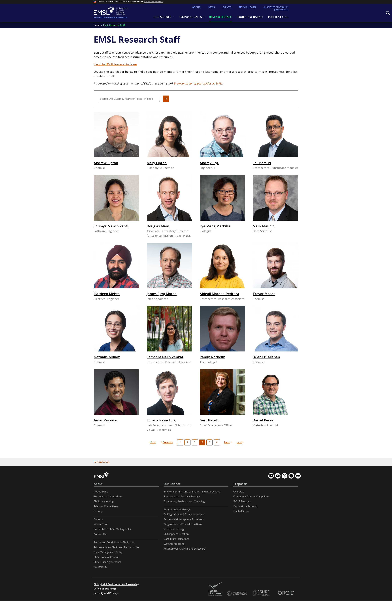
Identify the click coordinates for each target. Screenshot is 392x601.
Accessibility (100, 567)
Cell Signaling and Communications (184, 514)
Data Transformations (176, 539)
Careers (98, 519)
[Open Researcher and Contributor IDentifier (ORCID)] (286, 593)
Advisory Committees (106, 506)
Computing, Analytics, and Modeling (184, 501)
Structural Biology (174, 529)
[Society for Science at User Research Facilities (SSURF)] (261, 593)
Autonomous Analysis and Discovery (184, 548)
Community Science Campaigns (251, 496)
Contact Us (100, 534)
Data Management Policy (108, 552)
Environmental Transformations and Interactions (192, 491)
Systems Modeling (174, 543)
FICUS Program (242, 501)
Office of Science (104, 588)
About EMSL (101, 491)
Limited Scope (241, 511)
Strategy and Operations (108, 496)
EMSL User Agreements (107, 562)
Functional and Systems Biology (182, 496)
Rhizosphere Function (176, 534)
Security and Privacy (106, 593)
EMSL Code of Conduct (107, 557)
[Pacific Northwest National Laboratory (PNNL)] (215, 589)
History (98, 511)
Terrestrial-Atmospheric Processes (184, 519)
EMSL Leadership (104, 501)
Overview (238, 491)
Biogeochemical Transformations (183, 524)
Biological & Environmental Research (115, 584)
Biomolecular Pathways (177, 509)
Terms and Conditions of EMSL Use (114, 542)
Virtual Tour (101, 524)
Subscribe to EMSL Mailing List (111, 529)
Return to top (101, 462)
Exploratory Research (245, 506)
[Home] (118, 12)
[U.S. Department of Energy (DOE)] (237, 594)
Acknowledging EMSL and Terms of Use (116, 547)
